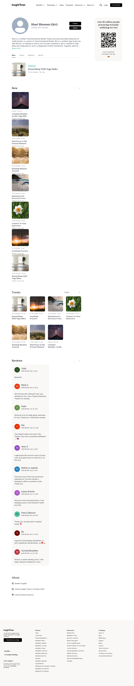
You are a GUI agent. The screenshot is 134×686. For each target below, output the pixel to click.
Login (106, 5)
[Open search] (101, 5)
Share (75, 28)
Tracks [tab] (21, 55)
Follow (75, 24)
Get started (116, 5)
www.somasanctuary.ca (24, 595)
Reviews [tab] (31, 55)
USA (7, 651)
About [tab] (40, 55)
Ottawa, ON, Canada (39, 27)
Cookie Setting (12, 655)
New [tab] (13, 55)
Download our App (13, 640)
